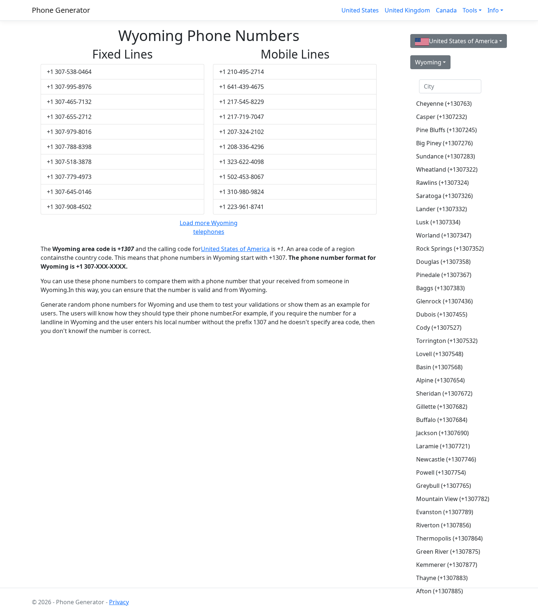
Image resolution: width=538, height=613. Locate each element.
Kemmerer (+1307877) (446, 565)
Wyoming (428, 62)
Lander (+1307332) (441, 209)
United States (360, 10)
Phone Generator (61, 10)
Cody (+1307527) (439, 328)
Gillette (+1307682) (441, 407)
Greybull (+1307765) (443, 486)
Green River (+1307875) (448, 551)
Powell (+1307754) (441, 472)
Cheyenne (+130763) (444, 104)
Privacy (119, 602)
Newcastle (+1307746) (446, 459)
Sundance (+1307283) (445, 156)
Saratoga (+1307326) (444, 196)
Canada (446, 10)
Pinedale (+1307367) (443, 275)
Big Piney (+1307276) (444, 143)
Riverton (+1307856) (443, 525)
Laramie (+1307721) (443, 446)
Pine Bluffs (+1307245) (446, 130)
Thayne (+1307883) (442, 578)
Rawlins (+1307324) (442, 183)
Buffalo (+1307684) (441, 420)
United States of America (235, 249)
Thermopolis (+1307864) (449, 538)
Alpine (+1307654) (440, 380)
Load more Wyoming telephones (209, 227)
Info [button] (493, 10)
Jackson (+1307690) (442, 433)
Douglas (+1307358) (443, 262)
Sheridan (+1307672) (444, 393)
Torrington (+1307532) (447, 341)
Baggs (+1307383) (440, 288)
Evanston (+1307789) (444, 512)
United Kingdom (407, 10)
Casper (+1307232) (441, 117)
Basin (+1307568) (439, 367)
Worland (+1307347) (443, 235)
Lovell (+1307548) (439, 354)
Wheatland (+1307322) (447, 169)
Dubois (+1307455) (441, 314)
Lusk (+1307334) (438, 222)
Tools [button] (470, 10)
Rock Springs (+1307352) (450, 248)
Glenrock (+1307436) (444, 301)
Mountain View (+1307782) (452, 499)
